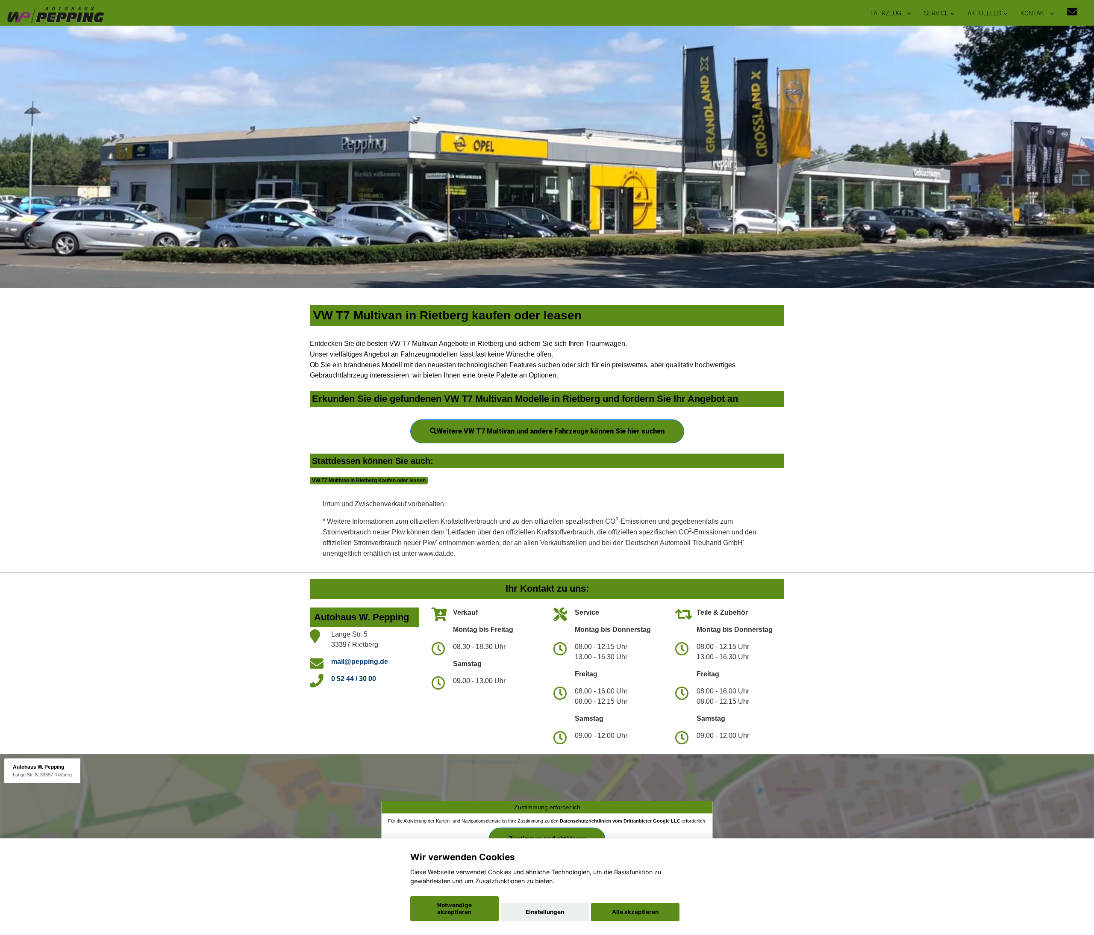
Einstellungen (545, 911)
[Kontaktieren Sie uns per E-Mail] (1072, 12)
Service (936, 13)
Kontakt (1034, 13)
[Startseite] (55, 14)
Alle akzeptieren (635, 911)
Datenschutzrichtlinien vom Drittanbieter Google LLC (620, 820)
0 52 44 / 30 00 (353, 678)
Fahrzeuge (887, 13)
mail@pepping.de (359, 661)
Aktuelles (984, 13)
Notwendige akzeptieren (454, 908)
